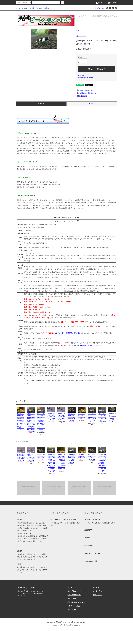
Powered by (56, 625)
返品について (81, 75)
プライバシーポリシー (75, 606)
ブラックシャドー (85, 30)
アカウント (101, 3)
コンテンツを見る (44, 8)
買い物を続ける (82, 96)
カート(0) (113, 3)
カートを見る (97, 591)
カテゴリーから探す (29, 8)
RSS (69, 610)
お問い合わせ (100, 8)
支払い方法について (74, 591)
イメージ (92, 104)
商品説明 (41, 104)
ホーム (18, 8)
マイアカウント (98, 587)
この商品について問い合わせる (87, 93)
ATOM (74, 610)
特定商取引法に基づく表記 (85, 77)
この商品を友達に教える (85, 90)
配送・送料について (74, 595)
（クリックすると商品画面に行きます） (60, 333)
